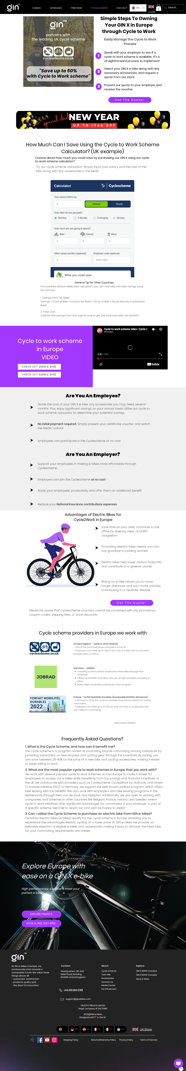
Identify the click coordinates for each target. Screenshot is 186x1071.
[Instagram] (54, 1040)
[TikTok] (33, 1040)
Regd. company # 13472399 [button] (93, 1008)
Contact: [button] (66, 965)
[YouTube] (47, 1040)
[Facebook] (40, 1040)
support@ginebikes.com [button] (78, 999)
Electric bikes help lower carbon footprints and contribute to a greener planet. (131, 564)
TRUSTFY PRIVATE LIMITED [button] (93, 1005)
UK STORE (151, 12)
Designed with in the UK (92, 1017)
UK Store (146, 1029)
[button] (158, 7)
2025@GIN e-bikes (93, 1014)
